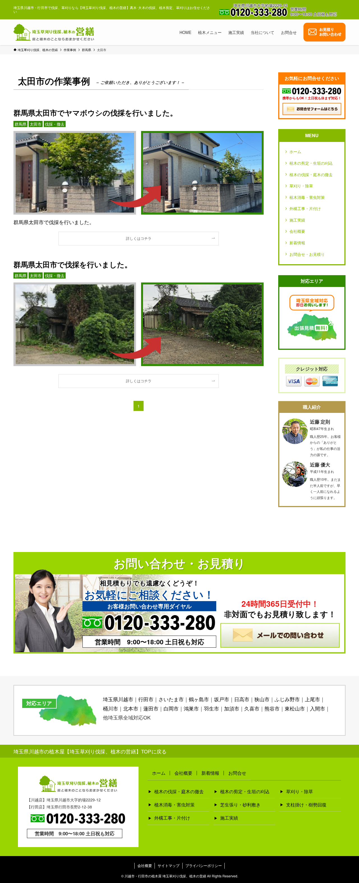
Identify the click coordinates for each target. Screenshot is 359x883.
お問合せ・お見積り (307, 254)
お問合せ (237, 773)
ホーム (295, 151)
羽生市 (211, 708)
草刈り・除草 (301, 185)
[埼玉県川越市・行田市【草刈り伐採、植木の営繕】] (53, 32)
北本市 (130, 708)
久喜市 (251, 708)
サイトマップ (169, 865)
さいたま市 (171, 699)
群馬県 (20, 124)
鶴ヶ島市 (199, 699)
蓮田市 (150, 708)
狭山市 (262, 699)
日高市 (241, 699)
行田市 (145, 699)
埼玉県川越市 (118, 699)
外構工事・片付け (305, 208)
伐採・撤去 (55, 124)
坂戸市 (221, 699)
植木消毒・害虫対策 (307, 197)
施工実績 (297, 220)
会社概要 (297, 231)
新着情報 (297, 242)
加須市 (231, 708)
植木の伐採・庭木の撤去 (311, 174)
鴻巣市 (191, 708)
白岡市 (171, 708)
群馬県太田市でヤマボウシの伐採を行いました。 (95, 112)
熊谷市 (272, 708)
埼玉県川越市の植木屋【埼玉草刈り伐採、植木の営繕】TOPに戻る (90, 751)
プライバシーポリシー (203, 865)
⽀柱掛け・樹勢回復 (306, 804)
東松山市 (295, 708)
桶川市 (110, 708)
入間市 (317, 708)
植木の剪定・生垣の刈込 (311, 163)
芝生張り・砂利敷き (240, 804)
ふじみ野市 (287, 699)
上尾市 (312, 699)
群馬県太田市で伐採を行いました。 (72, 264)
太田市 (36, 124)
